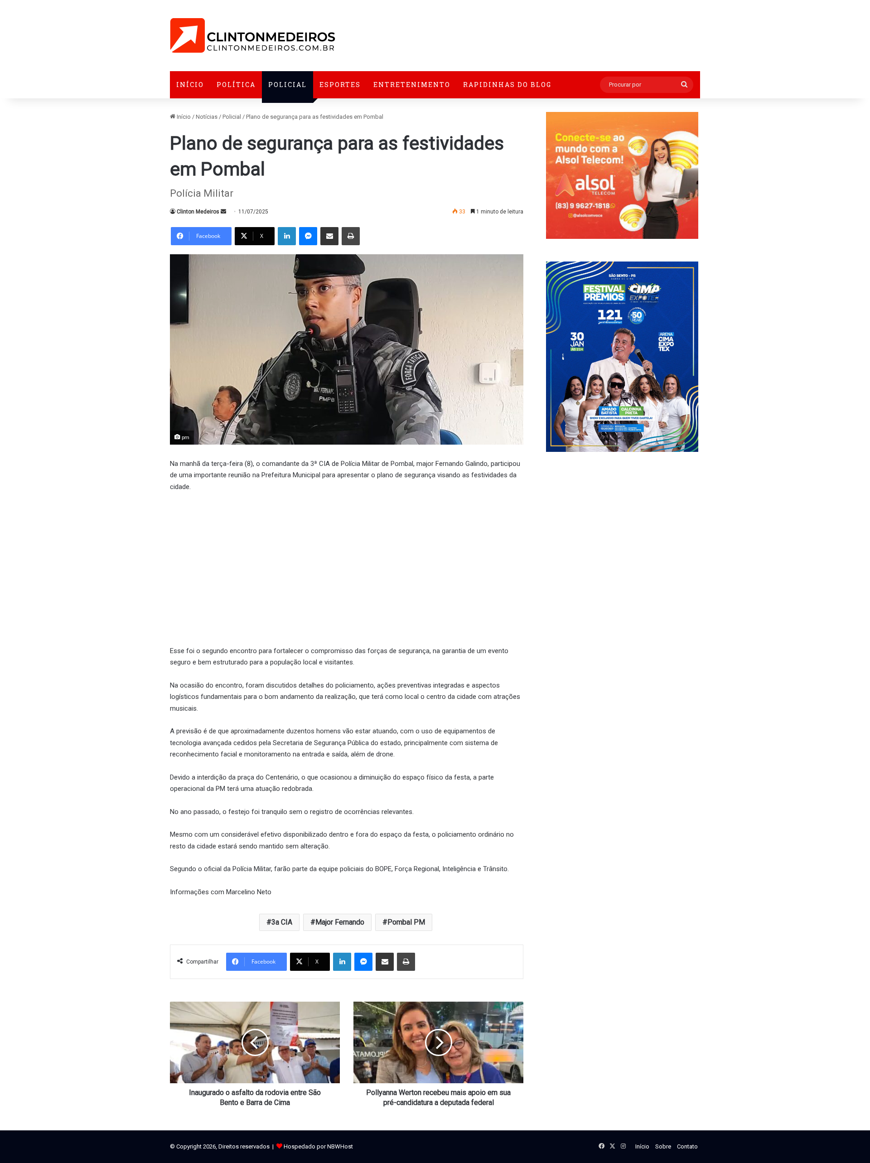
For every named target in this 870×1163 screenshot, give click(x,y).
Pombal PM (406, 922)
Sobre (663, 1146)
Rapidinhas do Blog (507, 84)
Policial (287, 84)
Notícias (207, 116)
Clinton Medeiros (198, 211)
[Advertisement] (346, 567)
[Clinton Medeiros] (252, 35)
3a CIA (281, 922)
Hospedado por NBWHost (318, 1146)
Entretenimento (411, 84)
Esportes (340, 84)
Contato (687, 1146)
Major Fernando (339, 922)
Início (190, 84)
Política (236, 84)
